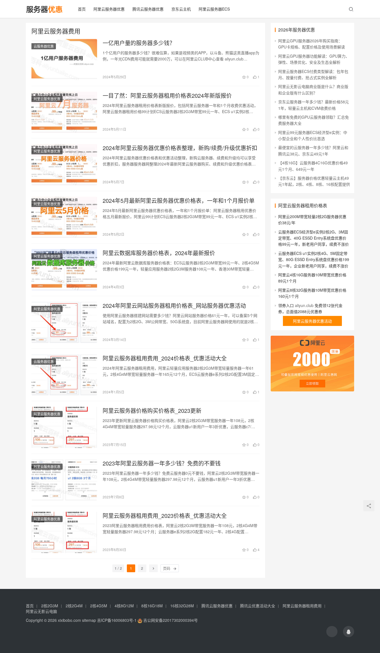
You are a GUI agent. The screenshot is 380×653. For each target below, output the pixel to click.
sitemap (89, 620)
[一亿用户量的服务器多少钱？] (64, 59)
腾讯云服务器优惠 (148, 9)
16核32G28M (182, 605)
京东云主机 (181, 9)
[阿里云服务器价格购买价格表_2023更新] (64, 427)
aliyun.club (304, 305)
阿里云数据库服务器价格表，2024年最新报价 (159, 253)
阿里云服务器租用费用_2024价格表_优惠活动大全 (165, 358)
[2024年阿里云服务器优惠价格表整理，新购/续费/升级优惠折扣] (64, 164)
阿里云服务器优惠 (109, 9)
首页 (82, 9)
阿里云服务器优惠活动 (312, 321)
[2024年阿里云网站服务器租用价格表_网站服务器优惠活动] (64, 322)
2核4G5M (98, 605)
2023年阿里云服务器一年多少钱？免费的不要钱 (162, 463)
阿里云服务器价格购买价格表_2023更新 (152, 411)
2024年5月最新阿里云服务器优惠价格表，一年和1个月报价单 (179, 200)
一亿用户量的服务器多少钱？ (139, 43)
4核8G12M (124, 605)
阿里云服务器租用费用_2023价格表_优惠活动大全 (165, 516)
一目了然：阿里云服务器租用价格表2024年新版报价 (167, 95)
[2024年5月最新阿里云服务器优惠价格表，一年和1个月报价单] (64, 217)
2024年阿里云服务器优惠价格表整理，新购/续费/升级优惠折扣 (180, 148)
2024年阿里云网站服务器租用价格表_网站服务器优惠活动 (174, 306)
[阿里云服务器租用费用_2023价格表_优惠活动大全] (64, 532)
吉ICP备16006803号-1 (117, 620)
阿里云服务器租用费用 (302, 605)
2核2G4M (74, 605)
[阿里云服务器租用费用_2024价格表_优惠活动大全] (64, 375)
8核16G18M (152, 605)
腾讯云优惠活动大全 (257, 605)
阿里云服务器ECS (214, 9)
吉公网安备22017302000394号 (170, 620)
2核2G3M (49, 605)
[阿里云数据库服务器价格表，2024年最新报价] (64, 269)
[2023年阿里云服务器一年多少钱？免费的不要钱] (64, 480)
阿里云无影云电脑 (41, 611)
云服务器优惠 (44, 46)
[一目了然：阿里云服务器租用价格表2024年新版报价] (64, 112)
